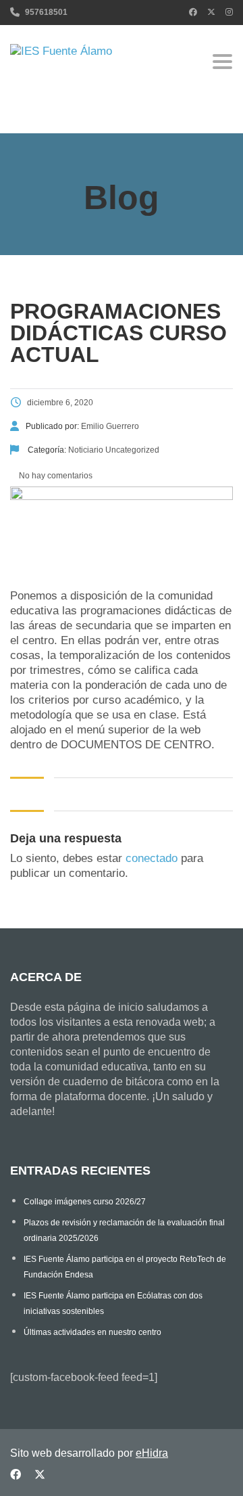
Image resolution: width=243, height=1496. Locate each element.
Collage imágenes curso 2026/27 (85, 1201)
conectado (152, 858)
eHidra (152, 1453)
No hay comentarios (54, 475)
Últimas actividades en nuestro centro (92, 1332)
